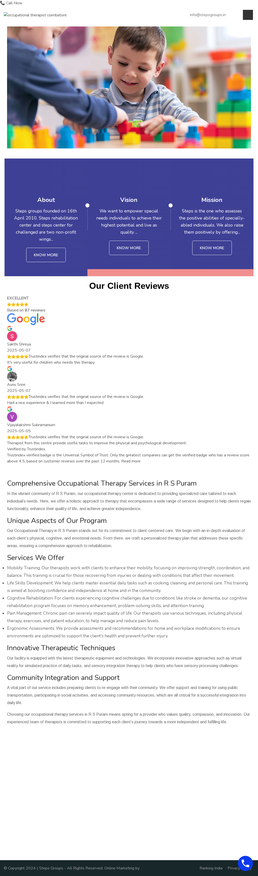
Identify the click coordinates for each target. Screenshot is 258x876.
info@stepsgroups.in (208, 15)
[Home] (35, 14)
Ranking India (211, 868)
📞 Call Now (11, 3)
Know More (46, 255)
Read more (131, 461)
